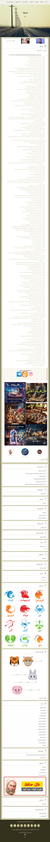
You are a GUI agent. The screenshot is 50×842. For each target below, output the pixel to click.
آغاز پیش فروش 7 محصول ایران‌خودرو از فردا (35, 177)
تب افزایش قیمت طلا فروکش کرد (37, 334)
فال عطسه (44, 804)
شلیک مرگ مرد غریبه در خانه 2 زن (37, 337)
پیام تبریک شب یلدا (42, 775)
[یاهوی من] (38, 825)
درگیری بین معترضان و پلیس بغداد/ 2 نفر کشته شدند (33, 279)
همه (40, 55)
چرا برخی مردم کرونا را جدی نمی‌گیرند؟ (36, 58)
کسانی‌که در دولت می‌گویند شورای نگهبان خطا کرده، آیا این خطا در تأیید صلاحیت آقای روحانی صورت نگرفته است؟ (26, 260)
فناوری (24, 55)
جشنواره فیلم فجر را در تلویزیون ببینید (36, 223)
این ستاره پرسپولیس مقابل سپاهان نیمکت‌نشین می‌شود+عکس (32, 127)
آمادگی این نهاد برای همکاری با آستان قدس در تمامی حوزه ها (32, 161)
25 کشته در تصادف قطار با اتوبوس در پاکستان (35, 91)
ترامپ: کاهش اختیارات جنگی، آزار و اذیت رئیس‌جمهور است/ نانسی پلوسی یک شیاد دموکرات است (26, 310)
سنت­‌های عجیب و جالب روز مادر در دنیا (36, 171)
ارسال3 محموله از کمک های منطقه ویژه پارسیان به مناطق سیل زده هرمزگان (30, 290)
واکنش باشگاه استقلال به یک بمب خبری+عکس (35, 192)
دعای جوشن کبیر (43, 546)
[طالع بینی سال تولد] (25, 676)
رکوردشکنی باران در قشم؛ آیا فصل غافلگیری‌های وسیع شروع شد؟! (31, 336)
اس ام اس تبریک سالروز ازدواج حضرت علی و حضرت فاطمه (36, 473)
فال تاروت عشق (43, 737)
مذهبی (18, 55)
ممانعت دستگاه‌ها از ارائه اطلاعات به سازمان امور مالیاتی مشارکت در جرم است (29, 236)
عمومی (39, 460)
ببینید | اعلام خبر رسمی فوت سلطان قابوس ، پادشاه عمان (33, 326)
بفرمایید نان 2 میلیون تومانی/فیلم (37, 271)
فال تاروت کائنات (43, 716)
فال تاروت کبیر (43, 710)
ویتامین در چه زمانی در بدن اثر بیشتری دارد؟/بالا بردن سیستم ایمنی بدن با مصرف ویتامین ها (27, 101)
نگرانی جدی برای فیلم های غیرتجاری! (36, 315)
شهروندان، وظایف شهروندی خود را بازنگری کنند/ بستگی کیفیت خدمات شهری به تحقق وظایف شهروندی (25, 71)
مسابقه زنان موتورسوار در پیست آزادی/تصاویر (35, 153)
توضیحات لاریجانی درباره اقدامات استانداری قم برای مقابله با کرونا (31, 124)
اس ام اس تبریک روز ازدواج (41, 481)
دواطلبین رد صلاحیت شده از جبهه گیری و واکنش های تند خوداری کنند (31, 292)
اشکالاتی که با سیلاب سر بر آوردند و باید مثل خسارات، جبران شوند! (31, 275)
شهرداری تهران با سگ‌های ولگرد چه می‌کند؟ (35, 158)
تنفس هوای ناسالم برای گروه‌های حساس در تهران (34, 88)
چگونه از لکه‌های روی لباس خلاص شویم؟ (36, 125)
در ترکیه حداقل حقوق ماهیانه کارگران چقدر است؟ (34, 341)
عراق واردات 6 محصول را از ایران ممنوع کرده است (34, 269)
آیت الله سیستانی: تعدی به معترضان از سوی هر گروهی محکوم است (31, 189)
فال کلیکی (44, 558)
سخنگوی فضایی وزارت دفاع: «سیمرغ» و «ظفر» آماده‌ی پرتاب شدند (31, 207)
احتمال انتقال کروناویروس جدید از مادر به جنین (34, 215)
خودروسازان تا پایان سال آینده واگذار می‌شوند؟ (34, 333)
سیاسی (37, 55)
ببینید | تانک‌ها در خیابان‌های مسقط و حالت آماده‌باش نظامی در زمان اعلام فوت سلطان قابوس (27, 324)
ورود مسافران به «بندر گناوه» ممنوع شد (36, 63)
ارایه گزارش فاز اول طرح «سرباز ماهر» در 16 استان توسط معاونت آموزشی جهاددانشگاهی (28, 226)
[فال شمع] (15, 414)
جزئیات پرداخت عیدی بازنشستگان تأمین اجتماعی (34, 210)
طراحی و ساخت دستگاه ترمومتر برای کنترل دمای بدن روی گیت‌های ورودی (30, 70)
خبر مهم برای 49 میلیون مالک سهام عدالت (36, 174)
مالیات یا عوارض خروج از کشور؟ (37, 274)
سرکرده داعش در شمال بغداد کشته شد (36, 280)
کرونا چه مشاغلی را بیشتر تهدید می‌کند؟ (36, 110)
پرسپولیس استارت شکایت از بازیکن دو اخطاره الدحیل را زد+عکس (31, 159)
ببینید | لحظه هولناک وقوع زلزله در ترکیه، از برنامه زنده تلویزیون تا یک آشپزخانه (29, 264)
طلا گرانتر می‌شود (40, 145)
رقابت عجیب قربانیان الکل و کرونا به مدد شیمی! (34, 56)
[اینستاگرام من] (28, 825)
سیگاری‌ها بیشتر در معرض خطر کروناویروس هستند (34, 86)
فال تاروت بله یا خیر (42, 743)
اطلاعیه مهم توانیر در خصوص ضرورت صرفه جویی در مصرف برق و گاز (31, 179)
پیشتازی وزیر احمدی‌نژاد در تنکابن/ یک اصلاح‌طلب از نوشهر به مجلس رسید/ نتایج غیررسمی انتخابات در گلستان (25, 137)
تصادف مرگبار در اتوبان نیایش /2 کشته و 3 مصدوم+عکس (33, 246)
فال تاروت (36, 2)
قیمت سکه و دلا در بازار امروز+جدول (36, 308)
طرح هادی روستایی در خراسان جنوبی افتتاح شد (34, 362)
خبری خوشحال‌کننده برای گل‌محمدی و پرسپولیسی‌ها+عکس (32, 251)
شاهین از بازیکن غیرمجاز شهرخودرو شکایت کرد (34, 293)
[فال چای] (36, 435)
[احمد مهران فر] (40, 41)
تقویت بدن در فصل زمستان (38, 306)
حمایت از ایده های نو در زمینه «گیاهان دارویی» (35, 257)
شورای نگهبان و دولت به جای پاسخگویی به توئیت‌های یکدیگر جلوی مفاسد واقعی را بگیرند (27, 228)
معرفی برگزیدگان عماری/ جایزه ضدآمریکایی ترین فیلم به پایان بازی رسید (30, 323)
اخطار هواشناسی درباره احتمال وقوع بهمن (35, 186)
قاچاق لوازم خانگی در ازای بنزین (37, 365)
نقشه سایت (21, 832)
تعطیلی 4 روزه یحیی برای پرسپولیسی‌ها (36, 60)
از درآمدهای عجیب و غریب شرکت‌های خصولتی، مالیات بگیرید (32, 212)
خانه (46, 2)
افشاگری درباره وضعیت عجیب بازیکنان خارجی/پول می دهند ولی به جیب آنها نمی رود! (28, 169)
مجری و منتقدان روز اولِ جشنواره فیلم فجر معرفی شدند (33, 231)
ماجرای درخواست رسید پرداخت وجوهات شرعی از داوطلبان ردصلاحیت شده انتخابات (28, 248)
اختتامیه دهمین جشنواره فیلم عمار (37, 321)
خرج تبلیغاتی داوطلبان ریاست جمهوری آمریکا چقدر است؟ (33, 190)
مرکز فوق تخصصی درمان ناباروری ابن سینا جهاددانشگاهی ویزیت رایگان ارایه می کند (28, 195)
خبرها (25, 13)
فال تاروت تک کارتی (42, 718)
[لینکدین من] (11, 825)
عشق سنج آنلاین (43, 568)
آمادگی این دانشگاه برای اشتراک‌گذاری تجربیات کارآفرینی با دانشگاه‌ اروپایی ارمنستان (28, 130)
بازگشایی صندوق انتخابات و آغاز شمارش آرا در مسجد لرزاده (32, 133)
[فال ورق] (15, 435)
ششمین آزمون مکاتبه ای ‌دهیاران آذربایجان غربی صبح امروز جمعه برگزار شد (30, 344)
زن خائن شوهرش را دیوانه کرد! (37, 244)
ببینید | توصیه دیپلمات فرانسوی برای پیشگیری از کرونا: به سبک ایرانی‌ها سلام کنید (29, 105)
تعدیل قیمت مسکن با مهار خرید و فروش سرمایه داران (33, 102)
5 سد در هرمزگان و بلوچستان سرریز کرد (36, 300)
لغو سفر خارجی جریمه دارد (38, 112)
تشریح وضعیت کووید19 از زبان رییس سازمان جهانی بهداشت (32, 150)
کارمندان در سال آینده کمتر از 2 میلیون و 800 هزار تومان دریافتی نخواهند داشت (29, 262)
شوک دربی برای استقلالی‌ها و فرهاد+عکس (35, 222)
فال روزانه (31, 2)
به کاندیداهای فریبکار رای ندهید (37, 200)
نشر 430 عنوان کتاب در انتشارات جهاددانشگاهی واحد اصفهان (32, 225)
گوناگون (21, 55)
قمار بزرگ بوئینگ (40, 311)
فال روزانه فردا (43, 816)
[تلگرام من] (35, 825)
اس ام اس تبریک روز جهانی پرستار (40, 479)
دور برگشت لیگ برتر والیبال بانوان (37, 199)
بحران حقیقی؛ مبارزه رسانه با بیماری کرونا (36, 96)
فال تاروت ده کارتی (42, 734)
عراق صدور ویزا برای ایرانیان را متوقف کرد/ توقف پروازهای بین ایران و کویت (30, 146)
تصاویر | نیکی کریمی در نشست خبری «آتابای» (35, 203)
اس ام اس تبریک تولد (42, 471)
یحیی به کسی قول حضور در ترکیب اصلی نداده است (34, 266)
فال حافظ (42, 2)
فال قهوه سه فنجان (42, 515)
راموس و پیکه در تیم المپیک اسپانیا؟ (36, 74)
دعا (45, 549)
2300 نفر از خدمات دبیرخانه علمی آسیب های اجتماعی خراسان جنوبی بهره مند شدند (28, 197)
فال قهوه (44, 512)
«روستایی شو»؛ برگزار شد (38, 347)
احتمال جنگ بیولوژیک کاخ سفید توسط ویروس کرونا (34, 92)
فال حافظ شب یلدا (43, 772)
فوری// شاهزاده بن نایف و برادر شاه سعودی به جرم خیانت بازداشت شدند (30, 76)
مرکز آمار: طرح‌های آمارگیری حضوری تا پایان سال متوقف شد (32, 81)
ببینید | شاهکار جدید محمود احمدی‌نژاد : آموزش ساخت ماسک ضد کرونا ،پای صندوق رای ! (27, 140)
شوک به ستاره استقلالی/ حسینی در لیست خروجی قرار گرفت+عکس (31, 285)
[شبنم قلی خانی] (10, 41)
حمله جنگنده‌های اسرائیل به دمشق (37, 154)
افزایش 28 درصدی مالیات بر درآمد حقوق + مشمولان (34, 364)
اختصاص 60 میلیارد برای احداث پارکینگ (36, 194)
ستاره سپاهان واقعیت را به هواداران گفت (36, 94)
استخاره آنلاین (17, 2)
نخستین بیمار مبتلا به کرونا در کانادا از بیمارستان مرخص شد (32, 218)
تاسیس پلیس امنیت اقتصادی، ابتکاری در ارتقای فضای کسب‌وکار (32, 277)
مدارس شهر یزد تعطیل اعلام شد (37, 122)
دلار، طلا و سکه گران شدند (38, 176)
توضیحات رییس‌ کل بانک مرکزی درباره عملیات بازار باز (33, 208)
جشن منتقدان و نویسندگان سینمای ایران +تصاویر (34, 220)
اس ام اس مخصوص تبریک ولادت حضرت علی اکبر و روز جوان (35, 484)
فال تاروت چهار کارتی (42, 724)
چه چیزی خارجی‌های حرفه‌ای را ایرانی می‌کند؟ (35, 355)
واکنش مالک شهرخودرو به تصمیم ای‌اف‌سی (35, 295)
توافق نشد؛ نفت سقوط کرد (38, 78)
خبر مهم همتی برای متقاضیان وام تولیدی (36, 267)
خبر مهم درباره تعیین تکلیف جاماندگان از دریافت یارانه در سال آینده (31, 83)
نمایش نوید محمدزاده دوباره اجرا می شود (36, 346)
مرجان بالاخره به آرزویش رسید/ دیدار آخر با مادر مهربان (33, 284)
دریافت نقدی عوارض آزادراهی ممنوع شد (36, 79)
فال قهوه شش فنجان (42, 518)
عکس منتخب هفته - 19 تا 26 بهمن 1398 (36, 166)
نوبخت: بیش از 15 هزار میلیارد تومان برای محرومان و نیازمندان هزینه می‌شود (30, 360)
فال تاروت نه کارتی (42, 732)
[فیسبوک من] (31, 825)
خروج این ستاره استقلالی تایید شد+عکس (36, 66)
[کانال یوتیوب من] (15, 825)
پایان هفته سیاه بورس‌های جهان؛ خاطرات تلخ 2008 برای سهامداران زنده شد (30, 89)
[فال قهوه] (36, 414)
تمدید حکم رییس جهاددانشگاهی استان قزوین (35, 97)
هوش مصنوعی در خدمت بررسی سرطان (36, 288)
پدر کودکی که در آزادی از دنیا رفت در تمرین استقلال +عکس (32, 282)
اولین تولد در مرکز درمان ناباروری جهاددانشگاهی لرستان (33, 287)
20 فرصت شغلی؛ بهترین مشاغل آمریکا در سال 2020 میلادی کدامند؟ (31, 297)
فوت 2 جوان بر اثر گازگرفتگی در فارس (36, 213)
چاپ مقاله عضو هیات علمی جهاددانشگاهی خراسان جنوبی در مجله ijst (31, 99)
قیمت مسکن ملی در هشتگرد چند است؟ (36, 328)
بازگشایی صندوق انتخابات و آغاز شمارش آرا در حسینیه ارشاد (32, 135)
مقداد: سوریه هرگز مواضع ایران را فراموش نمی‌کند (34, 156)
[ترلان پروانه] (25, 41)
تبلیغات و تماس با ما (10, 2)
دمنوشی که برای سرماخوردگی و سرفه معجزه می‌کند (34, 65)
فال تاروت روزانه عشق (42, 740)
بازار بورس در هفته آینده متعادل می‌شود (36, 331)
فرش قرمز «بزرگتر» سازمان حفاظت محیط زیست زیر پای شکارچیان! (31, 305)
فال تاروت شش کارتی (42, 729)
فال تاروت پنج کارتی (42, 726)
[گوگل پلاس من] (18, 825)
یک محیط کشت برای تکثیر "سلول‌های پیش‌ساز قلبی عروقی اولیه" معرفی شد (30, 349)
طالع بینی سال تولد (42, 698)
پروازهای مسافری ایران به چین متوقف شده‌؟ (35, 148)
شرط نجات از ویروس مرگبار (38, 107)
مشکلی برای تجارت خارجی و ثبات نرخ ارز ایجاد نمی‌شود (33, 141)
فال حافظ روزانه (43, 770)
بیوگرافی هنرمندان (42, 813)
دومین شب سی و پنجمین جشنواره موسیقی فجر (35, 168)
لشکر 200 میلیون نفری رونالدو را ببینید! (36, 233)
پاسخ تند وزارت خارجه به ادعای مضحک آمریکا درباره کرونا (33, 104)
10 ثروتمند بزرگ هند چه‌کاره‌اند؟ (37, 329)
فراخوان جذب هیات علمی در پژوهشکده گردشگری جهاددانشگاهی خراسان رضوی (29, 316)
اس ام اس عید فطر (42, 476)
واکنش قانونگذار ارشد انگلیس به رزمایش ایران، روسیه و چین (32, 342)
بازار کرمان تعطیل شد (39, 84)
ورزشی (34, 55)
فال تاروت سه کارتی (42, 721)
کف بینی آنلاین (43, 527)
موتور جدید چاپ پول (39, 173)
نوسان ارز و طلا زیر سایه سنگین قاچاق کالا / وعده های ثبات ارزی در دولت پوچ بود (29, 230)
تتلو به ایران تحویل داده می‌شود (37, 243)
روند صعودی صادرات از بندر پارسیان (36, 235)
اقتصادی (31, 55)
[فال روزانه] (15, 393)
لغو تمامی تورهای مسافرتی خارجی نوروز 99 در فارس (34, 298)
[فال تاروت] (36, 393)
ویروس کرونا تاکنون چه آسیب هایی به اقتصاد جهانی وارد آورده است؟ (31, 272)
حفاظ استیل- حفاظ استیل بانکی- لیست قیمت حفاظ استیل (36, 755)
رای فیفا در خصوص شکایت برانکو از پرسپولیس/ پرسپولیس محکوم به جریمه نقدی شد (28, 73)
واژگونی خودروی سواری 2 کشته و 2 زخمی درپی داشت (34, 339)
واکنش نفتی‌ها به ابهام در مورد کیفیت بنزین (35, 359)
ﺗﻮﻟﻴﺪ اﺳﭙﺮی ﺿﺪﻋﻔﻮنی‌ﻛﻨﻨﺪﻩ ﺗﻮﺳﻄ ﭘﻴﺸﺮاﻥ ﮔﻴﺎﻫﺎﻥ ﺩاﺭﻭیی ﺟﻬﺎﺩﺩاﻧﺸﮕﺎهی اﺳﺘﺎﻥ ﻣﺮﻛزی (28, 68)
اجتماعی (27, 55)
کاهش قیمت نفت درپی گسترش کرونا (36, 143)
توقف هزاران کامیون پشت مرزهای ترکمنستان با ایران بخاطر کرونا (32, 114)
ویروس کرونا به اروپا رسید (38, 249)
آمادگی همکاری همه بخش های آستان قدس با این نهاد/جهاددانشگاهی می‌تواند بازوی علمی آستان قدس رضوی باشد (25, 163)
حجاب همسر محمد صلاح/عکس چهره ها (36, 357)
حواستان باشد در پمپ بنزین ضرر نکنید (36, 303)
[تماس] (25, 825)
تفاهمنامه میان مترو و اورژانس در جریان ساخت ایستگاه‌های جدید (32, 313)
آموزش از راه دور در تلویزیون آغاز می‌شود (36, 115)
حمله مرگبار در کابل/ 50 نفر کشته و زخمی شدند (34, 61)
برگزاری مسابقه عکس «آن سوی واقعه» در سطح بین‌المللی (33, 256)
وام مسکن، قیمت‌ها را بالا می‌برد (37, 241)
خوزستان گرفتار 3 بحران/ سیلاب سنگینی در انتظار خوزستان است (32, 109)
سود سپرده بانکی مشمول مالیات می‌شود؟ (35, 205)
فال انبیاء (44, 503)
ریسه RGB (44, 577)
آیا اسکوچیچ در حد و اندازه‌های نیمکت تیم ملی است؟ (34, 202)
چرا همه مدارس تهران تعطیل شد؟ (37, 151)
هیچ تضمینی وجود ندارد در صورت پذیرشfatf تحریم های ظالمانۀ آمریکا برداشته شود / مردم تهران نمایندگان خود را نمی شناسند (26, 351)
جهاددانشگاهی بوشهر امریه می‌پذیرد (36, 132)
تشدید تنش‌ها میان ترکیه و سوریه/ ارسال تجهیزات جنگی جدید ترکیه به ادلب (29, 187)
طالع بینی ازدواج (43, 537)
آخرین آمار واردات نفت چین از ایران (37, 239)
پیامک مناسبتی (24, 2)
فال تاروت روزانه (43, 707)
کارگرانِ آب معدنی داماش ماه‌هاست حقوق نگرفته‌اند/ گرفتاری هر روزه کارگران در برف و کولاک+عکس (25, 302)
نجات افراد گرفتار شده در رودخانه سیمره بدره (35, 217)
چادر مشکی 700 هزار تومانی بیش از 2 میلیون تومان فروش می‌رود (32, 238)
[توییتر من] (21, 825)
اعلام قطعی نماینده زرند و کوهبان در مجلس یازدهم (34, 128)
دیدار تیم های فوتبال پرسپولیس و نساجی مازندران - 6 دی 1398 (32, 354)
